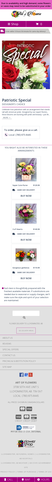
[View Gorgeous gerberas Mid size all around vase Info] (26, 255)
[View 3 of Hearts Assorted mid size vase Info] (26, 213)
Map (27, 479)
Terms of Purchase (26, 472)
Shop (14, 24)
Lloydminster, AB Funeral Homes (17, 454)
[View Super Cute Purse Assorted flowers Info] (26, 169)
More (5, 117)
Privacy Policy (8, 472)
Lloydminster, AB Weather (14, 463)
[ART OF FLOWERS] (26, 17)
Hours (44, 479)
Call (9, 479)
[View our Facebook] (21, 376)
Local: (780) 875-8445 (26, 395)
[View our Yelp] (31, 376)
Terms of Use (44, 472)
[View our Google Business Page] (26, 376)
